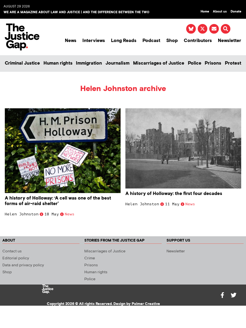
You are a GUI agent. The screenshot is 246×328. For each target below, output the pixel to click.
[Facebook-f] (222, 295)
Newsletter (229, 41)
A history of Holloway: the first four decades (173, 194)
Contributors (198, 41)
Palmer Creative (146, 304)
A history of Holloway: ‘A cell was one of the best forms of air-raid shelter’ (58, 201)
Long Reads (123, 41)
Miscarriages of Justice (158, 63)
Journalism (117, 63)
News (70, 41)
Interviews (93, 41)
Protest (233, 63)
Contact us (12, 251)
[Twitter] (233, 295)
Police (194, 63)
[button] (225, 28)
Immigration (89, 63)
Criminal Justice (22, 63)
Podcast (151, 41)
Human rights (58, 63)
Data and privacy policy (23, 265)
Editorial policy (15, 258)
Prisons (213, 63)
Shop (172, 41)
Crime (89, 258)
